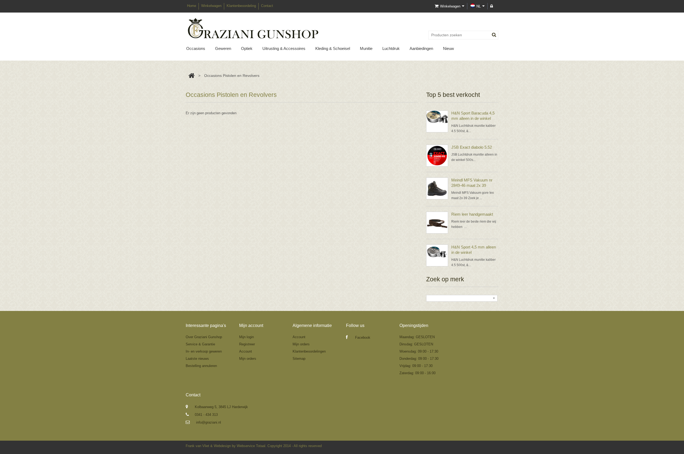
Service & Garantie (200, 344)
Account (245, 351)
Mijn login (246, 337)
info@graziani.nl (208, 422)
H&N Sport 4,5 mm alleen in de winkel (473, 250)
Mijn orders (247, 359)
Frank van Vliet (197, 446)
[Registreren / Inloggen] (491, 6)
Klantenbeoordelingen (309, 351)
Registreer (247, 344)
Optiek (246, 48)
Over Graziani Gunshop (204, 337)
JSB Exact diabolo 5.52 (471, 147)
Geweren (223, 48)
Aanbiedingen (421, 48)
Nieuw (448, 48)
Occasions (195, 48)
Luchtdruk (391, 48)
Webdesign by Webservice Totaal (239, 446)
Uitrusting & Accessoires (283, 48)
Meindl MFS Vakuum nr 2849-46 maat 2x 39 (471, 183)
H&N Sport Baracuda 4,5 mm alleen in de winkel (473, 116)
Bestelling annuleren (201, 366)
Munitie (366, 48)
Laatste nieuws (197, 359)
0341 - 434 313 (206, 415)
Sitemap (299, 359)
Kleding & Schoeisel (332, 48)
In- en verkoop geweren (204, 351)
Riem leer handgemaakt (472, 214)
